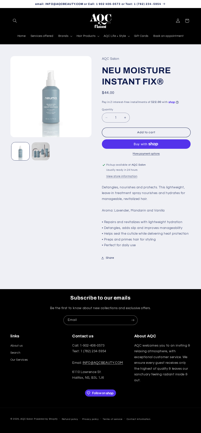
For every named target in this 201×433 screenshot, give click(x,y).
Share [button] (110, 257)
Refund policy (70, 419)
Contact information (139, 419)
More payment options (146, 154)
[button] (14, 20)
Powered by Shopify (46, 419)
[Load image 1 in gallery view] (20, 151)
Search (15, 352)
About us (16, 345)
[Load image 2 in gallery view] (41, 151)
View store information (121, 176)
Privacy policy (90, 419)
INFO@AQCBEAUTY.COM (103, 363)
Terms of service (112, 419)
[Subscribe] (132, 320)
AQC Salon (26, 419)
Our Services (19, 359)
